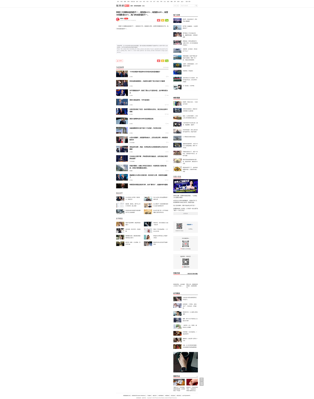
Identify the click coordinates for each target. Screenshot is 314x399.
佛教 (172, 1)
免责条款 (167, 395)
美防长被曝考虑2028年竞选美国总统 (141, 119)
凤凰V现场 (177, 176)
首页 (118, 1)
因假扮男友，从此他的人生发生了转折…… (179, 285)
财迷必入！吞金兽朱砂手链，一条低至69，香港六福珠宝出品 (192, 388)
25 (167, 170)
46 (167, 123)
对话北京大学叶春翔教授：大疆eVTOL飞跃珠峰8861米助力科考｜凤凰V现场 (185, 201)
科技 (158, 1)
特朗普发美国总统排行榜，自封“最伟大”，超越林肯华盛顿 (149, 184)
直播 (128, 1)
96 (167, 133)
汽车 (151, 1)
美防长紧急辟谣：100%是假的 (139, 100)
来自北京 (128, 20)
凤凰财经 (189, 224)
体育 (144, 1)
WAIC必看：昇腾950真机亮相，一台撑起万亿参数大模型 (185, 196)
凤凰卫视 (133, 1)
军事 (161, 1)
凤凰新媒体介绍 (126, 395)
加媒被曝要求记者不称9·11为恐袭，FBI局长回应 (145, 128)
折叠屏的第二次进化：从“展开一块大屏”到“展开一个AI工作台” (185, 209)
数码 (178, 1)
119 (167, 104)
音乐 (191, 273)
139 (167, 114)
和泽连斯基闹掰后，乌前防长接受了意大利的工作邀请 (147, 81)
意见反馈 (173, 395)
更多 (182, 1)
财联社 (122, 18)
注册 (187, 1)
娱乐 (141, 1)
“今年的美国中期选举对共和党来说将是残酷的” (145, 72)
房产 (154, 1)
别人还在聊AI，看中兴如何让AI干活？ (184, 205)
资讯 (121, 1)
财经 (137, 1)
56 (167, 86)
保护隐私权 (160, 395)
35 (167, 152)
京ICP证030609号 (186, 395)
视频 (125, 1)
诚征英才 (155, 395)
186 (167, 95)
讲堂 (189, 273)
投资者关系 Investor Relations (138, 395)
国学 (175, 1)
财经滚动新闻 (137, 5)
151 (167, 180)
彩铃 (194, 273)
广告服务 (149, 395)
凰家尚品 (176, 376)
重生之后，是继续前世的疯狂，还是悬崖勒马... (192, 285)
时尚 (147, 1)
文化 (165, 1)
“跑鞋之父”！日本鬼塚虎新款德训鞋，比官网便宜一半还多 (179, 388)
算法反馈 (166, 67)
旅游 (168, 1)
